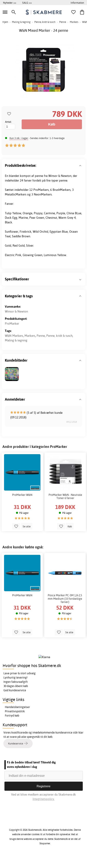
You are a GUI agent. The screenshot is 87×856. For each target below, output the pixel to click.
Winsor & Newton (16, 311)
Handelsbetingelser (17, 707)
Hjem (5, 21)
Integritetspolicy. (44, 799)
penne (39, 176)
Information (77, 2)
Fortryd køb (12, 715)
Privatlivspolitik (15, 711)
